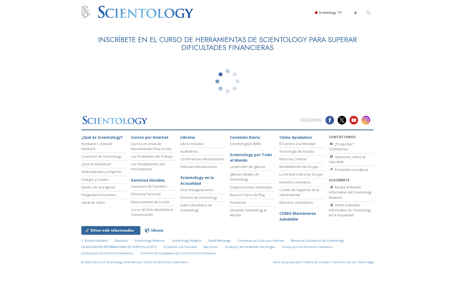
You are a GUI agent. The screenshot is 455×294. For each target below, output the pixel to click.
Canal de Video (93, 202)
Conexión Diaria (245, 137)
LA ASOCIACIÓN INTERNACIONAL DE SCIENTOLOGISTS (119, 247)
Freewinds (238, 202)
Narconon (211, 247)
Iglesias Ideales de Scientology (244, 177)
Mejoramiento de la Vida (150, 202)
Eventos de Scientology (198, 197)
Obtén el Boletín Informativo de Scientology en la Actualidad (350, 210)
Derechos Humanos (295, 182)
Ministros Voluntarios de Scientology (317, 240)
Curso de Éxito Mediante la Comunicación (152, 212)
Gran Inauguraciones (197, 189)
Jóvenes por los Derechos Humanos (107, 253)
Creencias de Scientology (101, 156)
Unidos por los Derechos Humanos (307, 247)
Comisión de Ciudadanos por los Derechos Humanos (178, 253)
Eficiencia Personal (146, 194)
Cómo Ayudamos (295, 137)
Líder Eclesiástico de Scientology (196, 207)
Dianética (121, 240)
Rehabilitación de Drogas (299, 166)
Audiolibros (189, 151)
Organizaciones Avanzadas (251, 187)
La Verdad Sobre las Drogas (301, 174)
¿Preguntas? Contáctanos (341, 146)
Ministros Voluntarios (296, 202)
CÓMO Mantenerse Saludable (297, 216)
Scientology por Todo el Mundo (251, 157)
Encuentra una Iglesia (351, 169)
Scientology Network (150, 240)
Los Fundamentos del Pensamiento (148, 166)
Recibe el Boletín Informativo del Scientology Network (350, 192)
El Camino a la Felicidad (297, 143)
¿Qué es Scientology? (102, 137)
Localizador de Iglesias (247, 166)
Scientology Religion (186, 240)
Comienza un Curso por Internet (261, 240)
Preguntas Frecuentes (98, 194)
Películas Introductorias (198, 166)
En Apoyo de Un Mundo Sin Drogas (250, 247)
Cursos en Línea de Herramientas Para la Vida (151, 146)
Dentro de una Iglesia (98, 187)
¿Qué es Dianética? (96, 164)
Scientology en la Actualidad (197, 180)
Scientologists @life (245, 143)
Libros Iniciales (192, 143)
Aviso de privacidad (287, 262)
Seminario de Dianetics (149, 186)
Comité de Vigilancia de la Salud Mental (299, 192)
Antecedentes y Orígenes (101, 171)
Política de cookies (316, 262)
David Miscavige (219, 240)
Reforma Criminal (292, 159)
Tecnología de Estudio (296, 151)
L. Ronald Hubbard (94, 240)
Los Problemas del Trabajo (152, 156)
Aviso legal (366, 262)
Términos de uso (344, 262)
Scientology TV (330, 12)
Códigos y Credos (95, 179)
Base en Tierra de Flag (247, 194)
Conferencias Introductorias (202, 159)
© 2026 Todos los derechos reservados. (134, 262)
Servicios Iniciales (148, 180)
